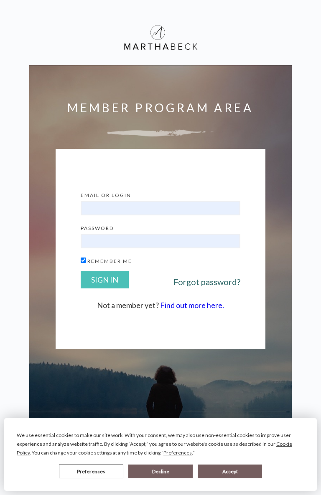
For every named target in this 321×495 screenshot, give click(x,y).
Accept (230, 471)
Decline (160, 471)
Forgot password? (206, 282)
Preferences (91, 471)
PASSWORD (97, 228)
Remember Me (109, 261)
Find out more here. (192, 305)
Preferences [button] (177, 453)
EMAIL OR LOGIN (106, 195)
